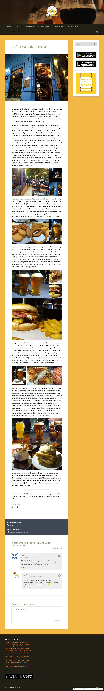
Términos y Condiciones (15, 32)
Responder (59, 556)
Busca (97, 32)
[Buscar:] (86, 44)
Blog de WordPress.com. (12, 687)
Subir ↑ (96, 687)
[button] (30, 182)
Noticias (10, 26)
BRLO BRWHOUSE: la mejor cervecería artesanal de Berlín (17, 661)
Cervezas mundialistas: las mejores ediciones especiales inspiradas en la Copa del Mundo (19, 644)
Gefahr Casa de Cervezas (29, 47)
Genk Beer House (14, 529)
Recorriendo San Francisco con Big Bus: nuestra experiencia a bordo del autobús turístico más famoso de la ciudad (18, 650)
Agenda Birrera (31, 26)
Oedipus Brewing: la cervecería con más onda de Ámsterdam (18, 665)
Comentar (56, 620)
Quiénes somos (73, 26)
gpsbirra (27, 575)
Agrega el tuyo (57, 548)
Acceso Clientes (59, 26)
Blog (18, 26)
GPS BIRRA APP (45, 26)
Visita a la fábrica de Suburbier (19, 532)
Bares (11, 525)
